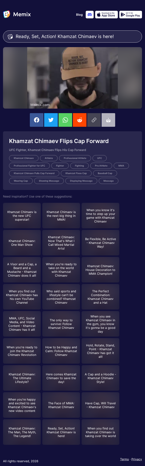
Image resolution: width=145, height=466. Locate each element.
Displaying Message (81, 180)
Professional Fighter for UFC (29, 165)
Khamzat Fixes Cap (76, 173)
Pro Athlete (101, 165)
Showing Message (49, 180)
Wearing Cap (21, 180)
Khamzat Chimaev (24, 158)
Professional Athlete (75, 158)
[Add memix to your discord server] (90, 14)
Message (108, 180)
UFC (99, 158)
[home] (17, 14)
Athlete (49, 158)
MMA (121, 165)
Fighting (79, 165)
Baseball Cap (105, 173)
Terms (124, 459)
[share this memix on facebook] (36, 120)
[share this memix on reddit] (79, 120)
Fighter (60, 165)
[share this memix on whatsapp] (65, 120)
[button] (94, 120)
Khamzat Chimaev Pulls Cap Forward (34, 173)
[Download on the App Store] (106, 14)
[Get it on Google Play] (130, 14)
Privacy (136, 459)
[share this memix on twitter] (51, 120)
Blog (79, 14)
